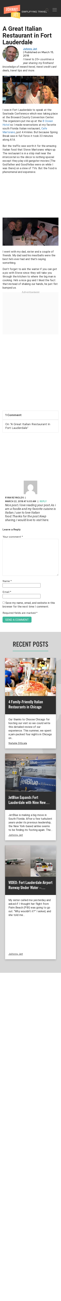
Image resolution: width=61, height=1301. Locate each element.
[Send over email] (4, 662)
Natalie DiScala (17, 743)
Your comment (13, 537)
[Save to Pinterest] (4, 654)
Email (7, 592)
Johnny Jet (30, 49)
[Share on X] (4, 646)
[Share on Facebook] (4, 639)
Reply (43, 501)
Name (7, 581)
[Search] (47, 10)
